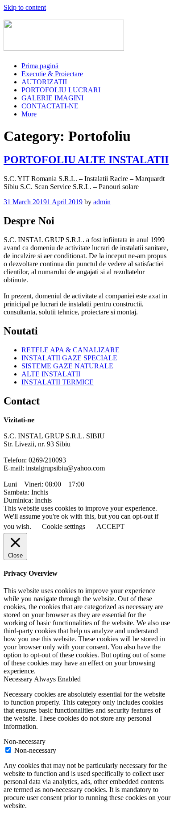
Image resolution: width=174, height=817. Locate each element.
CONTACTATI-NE (50, 106)
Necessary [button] (19, 679)
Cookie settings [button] (63, 526)
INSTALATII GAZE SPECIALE (69, 358)
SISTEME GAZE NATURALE (67, 366)
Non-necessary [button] (25, 741)
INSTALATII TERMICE (57, 382)
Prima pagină (39, 66)
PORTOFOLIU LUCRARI (60, 90)
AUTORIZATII (44, 82)
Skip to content (25, 7)
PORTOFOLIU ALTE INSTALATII (86, 159)
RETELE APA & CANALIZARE (70, 350)
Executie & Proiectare (52, 74)
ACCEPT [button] (110, 526)
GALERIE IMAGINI (52, 98)
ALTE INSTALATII (50, 374)
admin (102, 202)
